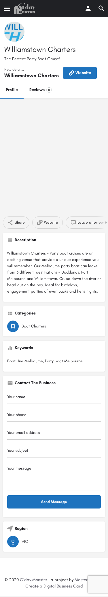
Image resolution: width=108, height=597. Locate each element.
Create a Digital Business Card (54, 586)
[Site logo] (25, 8)
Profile (12, 89)
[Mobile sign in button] (88, 8)
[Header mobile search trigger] (101, 8)
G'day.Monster (33, 579)
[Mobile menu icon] (7, 8)
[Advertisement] (54, 155)
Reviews (39, 89)
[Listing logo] (14, 32)
